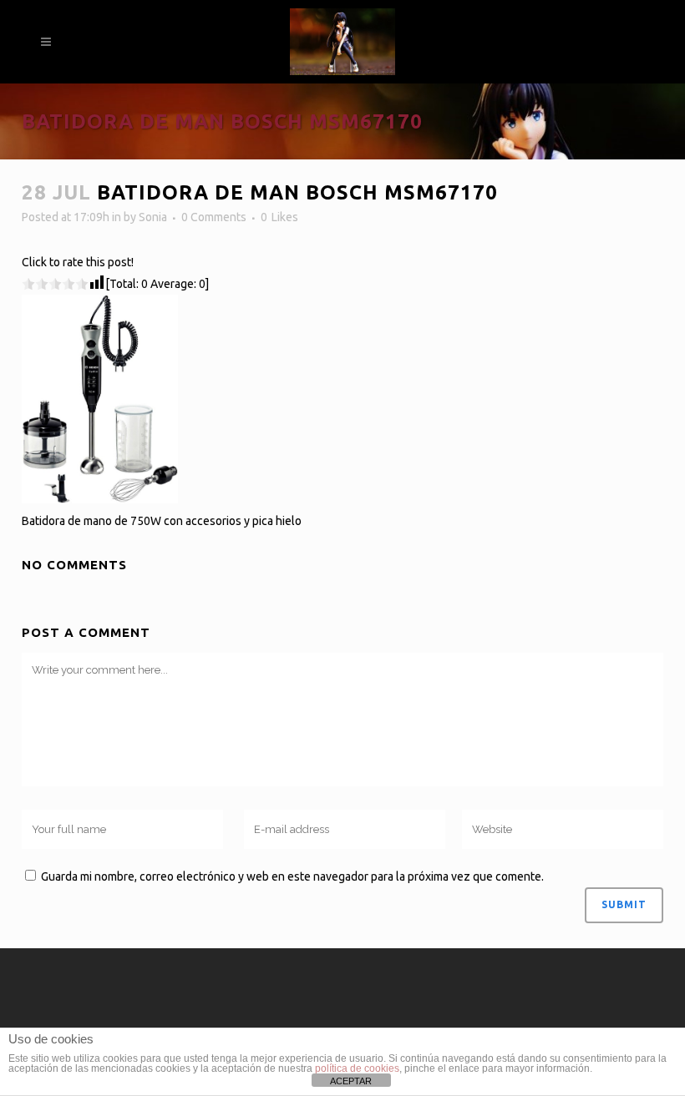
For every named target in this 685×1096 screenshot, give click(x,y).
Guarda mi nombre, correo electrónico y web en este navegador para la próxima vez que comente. (292, 876)
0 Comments (213, 217)
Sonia (153, 217)
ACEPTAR (351, 1081)
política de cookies (357, 1068)
